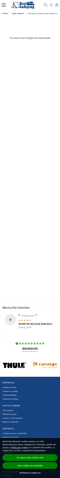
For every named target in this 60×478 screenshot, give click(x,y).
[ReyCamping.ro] (24, 5)
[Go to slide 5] (28, 343)
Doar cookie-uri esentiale (30, 465)
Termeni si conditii (10, 391)
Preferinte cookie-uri (30, 472)
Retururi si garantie (11, 422)
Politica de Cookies (10, 399)
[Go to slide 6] (31, 343)
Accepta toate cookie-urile (30, 457)
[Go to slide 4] (26, 343)
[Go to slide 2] (20, 343)
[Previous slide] (7, 365)
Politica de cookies (19, 447)
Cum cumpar (8, 410)
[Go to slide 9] (40, 343)
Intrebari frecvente (10, 437)
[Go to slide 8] (37, 343)
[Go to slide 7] (34, 343)
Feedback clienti (9, 387)
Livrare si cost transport (12, 418)
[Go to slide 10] (43, 343)
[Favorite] (51, 5)
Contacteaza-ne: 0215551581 (15, 433)
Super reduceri (18, 13)
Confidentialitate (10, 395)
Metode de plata (9, 414)
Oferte (5, 13)
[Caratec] (45, 370)
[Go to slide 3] (23, 343)
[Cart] (56, 5)
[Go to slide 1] (16, 343)
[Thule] (15, 370)
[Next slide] (53, 365)
